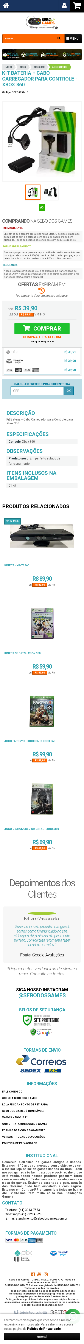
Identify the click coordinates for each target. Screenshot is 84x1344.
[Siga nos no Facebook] (33, 1275)
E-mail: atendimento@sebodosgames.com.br (36, 1218)
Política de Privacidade (19, 1143)
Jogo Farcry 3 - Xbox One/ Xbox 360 (29, 741)
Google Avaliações (48, 955)
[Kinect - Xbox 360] (42, 537)
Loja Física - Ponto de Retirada (25, 1104)
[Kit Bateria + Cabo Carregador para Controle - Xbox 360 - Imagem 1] (32, 192)
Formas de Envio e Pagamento (23, 1130)
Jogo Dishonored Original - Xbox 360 (31, 828)
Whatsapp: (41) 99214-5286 (24, 1214)
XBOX (23, 67)
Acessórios (59, 67)
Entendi (42, 1337)
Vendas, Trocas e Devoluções (23, 1136)
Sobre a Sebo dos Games (19, 1098)
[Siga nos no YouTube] (39, 1275)
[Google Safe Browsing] (41, 1032)
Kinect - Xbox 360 (16, 565)
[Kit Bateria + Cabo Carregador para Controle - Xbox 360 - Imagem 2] (50, 192)
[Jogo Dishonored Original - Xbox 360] (42, 801)
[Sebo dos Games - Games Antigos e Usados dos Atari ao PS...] (42, 22)
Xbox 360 (39, 67)
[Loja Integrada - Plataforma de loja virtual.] (30, 1312)
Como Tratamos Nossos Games (24, 1123)
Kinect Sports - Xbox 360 (22, 653)
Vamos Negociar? (15, 1117)
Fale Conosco (12, 1091)
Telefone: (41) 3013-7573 (22, 1210)
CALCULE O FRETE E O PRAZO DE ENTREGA (42, 384)
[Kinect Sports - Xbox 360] (42, 625)
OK (69, 391)
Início (8, 67)
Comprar (46, 328)
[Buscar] (58, 38)
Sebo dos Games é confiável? (23, 1111)
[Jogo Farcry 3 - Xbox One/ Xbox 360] (42, 713)
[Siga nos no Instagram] (45, 1275)
